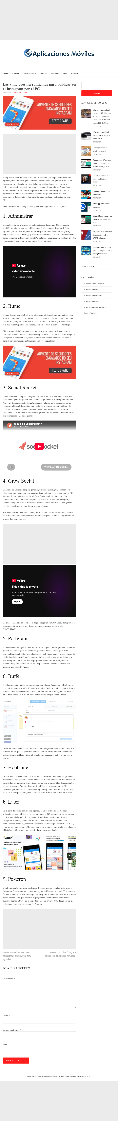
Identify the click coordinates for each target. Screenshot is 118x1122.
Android (15, 73)
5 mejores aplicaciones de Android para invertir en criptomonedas (102, 250)
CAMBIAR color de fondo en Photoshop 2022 (101, 178)
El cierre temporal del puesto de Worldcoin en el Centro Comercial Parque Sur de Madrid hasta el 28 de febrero (102, 116)
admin (15, 92)
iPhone (43, 73)
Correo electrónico (12, 1029)
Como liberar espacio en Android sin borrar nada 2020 (102, 219)
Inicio (5, 73)
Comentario (9, 978)
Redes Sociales (30, 73)
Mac (65, 73)
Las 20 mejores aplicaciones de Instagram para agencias (17, 956)
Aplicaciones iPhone (93, 295)
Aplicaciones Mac (92, 301)
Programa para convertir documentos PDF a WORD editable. (102, 234)
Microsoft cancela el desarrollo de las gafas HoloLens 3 (101, 135)
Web (5, 1044)
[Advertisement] (59, 20)
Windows (55, 73)
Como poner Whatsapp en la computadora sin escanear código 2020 (102, 163)
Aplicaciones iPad (92, 289)
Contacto (75, 73)
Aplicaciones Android (94, 283)
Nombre (7, 1015)
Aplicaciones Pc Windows (95, 307)
